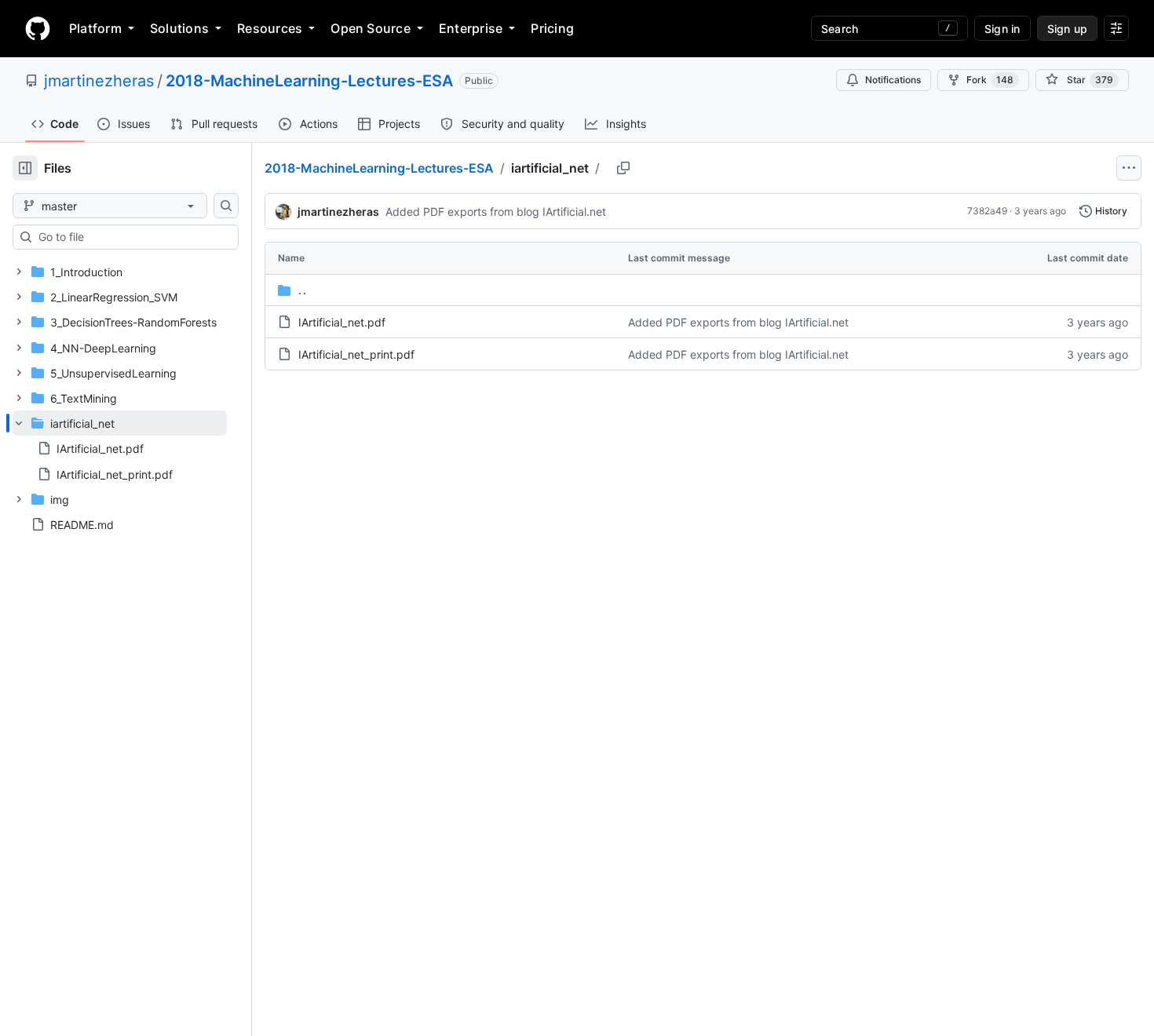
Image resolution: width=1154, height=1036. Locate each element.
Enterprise (470, 28)
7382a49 (987, 211)
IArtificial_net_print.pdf (356, 354)
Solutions (179, 28)
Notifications (893, 80)
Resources (269, 28)
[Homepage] (37, 28)
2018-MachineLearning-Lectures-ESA (309, 80)
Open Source (370, 28)
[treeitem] (120, 448)
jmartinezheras (99, 80)
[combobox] (131, 237)
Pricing (552, 28)
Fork (989, 80)
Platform (95, 28)
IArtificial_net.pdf (341, 322)
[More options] (1128, 168)
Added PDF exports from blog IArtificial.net (495, 211)
